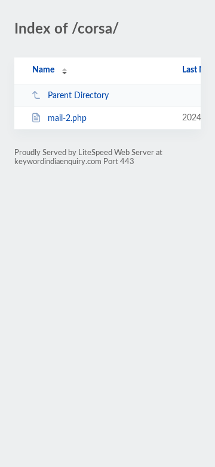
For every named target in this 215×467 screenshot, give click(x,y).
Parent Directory (78, 96)
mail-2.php (67, 118)
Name (43, 70)
